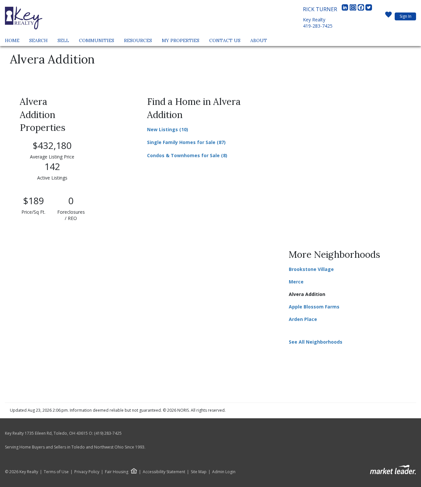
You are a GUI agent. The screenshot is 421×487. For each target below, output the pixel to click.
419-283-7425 (318, 26)
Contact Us (224, 40)
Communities (96, 40)
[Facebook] (361, 9)
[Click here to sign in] (388, 16)
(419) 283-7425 (108, 433)
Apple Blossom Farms (314, 307)
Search (38, 40)
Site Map (199, 472)
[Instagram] (354, 9)
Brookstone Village (311, 269)
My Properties (180, 40)
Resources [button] (138, 40)
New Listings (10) (167, 129)
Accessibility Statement (164, 472)
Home (12, 40)
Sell (63, 40)
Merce (296, 282)
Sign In (405, 16)
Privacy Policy (86, 472)
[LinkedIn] (346, 9)
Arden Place (303, 319)
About (258, 40)
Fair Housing (116, 472)
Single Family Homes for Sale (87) (186, 142)
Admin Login (223, 472)
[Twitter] (368, 9)
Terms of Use (56, 472)
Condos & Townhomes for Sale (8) (187, 155)
